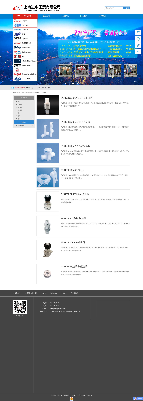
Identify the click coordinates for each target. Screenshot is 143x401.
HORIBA (25, 25)
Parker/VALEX (27, 65)
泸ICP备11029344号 (85, 395)
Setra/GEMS (26, 79)
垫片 (24, 119)
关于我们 (102, 16)
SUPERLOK (26, 43)
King (23, 56)
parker (34, 88)
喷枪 (24, 113)
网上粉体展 (74, 293)
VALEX (23, 122)
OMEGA (25, 30)
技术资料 (83, 16)
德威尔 (28, 88)
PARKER (24, 98)
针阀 (24, 116)
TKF (23, 34)
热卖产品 (65, 16)
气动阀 (24, 110)
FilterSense (26, 47)
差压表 (44, 88)
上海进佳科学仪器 (31, 293)
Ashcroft (25, 39)
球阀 (38, 88)
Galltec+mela (26, 52)
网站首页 (46, 16)
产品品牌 (27, 16)
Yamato (24, 70)
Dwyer (24, 21)
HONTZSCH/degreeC (29, 61)
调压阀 (24, 107)
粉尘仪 (50, 88)
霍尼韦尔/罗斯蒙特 (29, 74)
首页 (23, 92)
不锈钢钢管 (24, 125)
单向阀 (24, 104)
